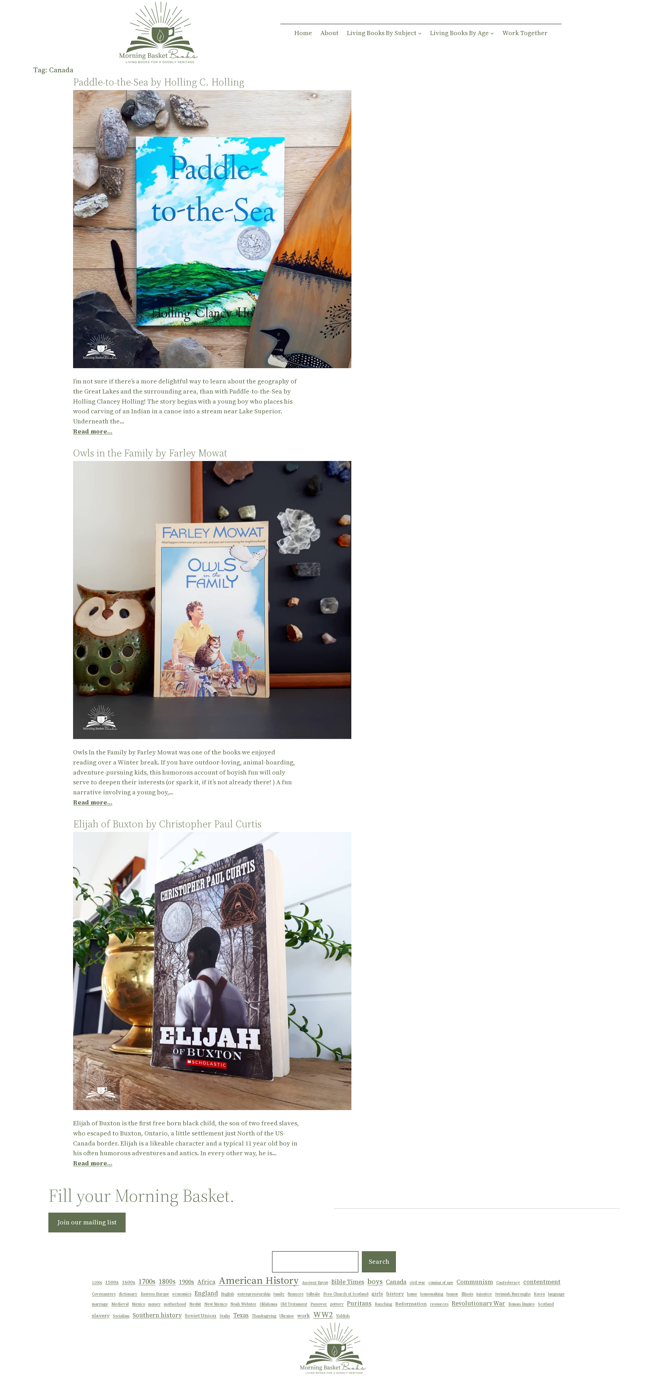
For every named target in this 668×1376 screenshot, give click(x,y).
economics (181, 1294)
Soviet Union (200, 1315)
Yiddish (343, 1316)
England (206, 1293)
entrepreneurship (253, 1294)
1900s (186, 1282)
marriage (100, 1304)
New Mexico (215, 1304)
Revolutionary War (478, 1303)
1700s (147, 1281)
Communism (474, 1282)
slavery (101, 1315)
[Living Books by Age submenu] (492, 33)
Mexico (138, 1304)
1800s (167, 1281)
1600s (128, 1282)
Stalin (225, 1316)
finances (295, 1294)
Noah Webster (243, 1304)
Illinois (467, 1294)
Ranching (383, 1304)
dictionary (128, 1294)
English (227, 1294)
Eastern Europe (155, 1294)
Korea (539, 1294)
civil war (417, 1282)
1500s (112, 1282)
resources (439, 1304)
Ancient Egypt (315, 1282)
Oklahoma (268, 1304)
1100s (97, 1282)
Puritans (359, 1303)
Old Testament (293, 1304)
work (303, 1315)
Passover (318, 1304)
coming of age (440, 1282)
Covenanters (104, 1294)
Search (379, 1261)
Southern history (157, 1315)
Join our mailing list (87, 1222)
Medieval (120, 1304)
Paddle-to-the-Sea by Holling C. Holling (158, 82)
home (412, 1294)
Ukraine (286, 1316)
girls (377, 1293)
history (395, 1293)
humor (452, 1294)
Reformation (411, 1303)
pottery (337, 1304)
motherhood (175, 1304)
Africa (206, 1282)
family (279, 1294)
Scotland (546, 1304)
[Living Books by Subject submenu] (420, 33)
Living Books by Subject (381, 33)
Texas (241, 1315)
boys (375, 1281)
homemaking (431, 1294)
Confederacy (508, 1282)
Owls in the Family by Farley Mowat (150, 453)
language (556, 1294)
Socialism (121, 1316)
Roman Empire (521, 1304)
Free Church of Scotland (345, 1294)
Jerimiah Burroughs (513, 1294)
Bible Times (347, 1282)
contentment (541, 1282)
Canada (396, 1282)
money (154, 1304)
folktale (313, 1294)
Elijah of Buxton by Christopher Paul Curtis (167, 823)
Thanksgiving (264, 1316)
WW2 (323, 1314)
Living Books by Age (459, 33)
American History (258, 1280)
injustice (484, 1294)
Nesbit (195, 1304)
